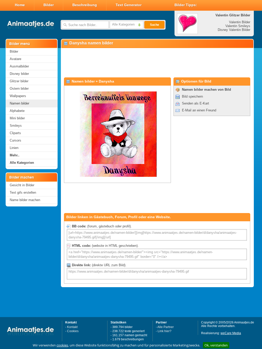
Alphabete (17, 111)
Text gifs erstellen (23, 192)
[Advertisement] (157, 62)
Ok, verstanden (216, 345)
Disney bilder (19, 74)
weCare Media (231, 333)
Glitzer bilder (19, 81)
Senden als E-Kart (195, 103)
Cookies (73, 331)
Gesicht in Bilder (22, 185)
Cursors (15, 140)
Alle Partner (165, 327)
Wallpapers (18, 96)
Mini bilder (17, 118)
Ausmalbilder (19, 66)
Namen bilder (19, 103)
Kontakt (72, 327)
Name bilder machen (25, 200)
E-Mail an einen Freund (199, 110)
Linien (14, 148)
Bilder (48, 5)
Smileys (16, 125)
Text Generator (128, 5)
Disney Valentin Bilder (234, 30)
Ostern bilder (19, 88)
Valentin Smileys (237, 26)
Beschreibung (84, 5)
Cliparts (15, 133)
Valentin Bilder (239, 22)
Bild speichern (192, 96)
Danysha (106, 81)
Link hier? (164, 331)
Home (20, 5)
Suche (154, 25)
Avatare (15, 59)
